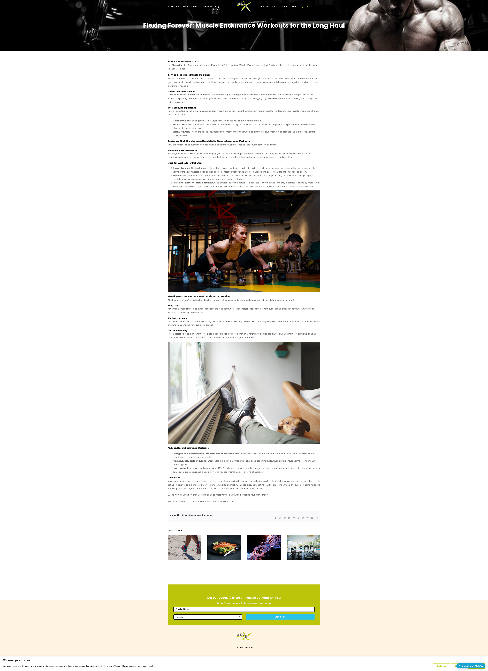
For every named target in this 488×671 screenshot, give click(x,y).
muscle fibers (218, 157)
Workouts (216, 501)
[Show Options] (239, 617)
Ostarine (202, 494)
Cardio (194, 501)
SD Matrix (173, 501)
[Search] (303, 7)
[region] (244, 663)
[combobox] (207, 617)
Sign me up (280, 617)
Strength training (204, 501)
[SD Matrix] (244, 1)
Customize (441, 666)
